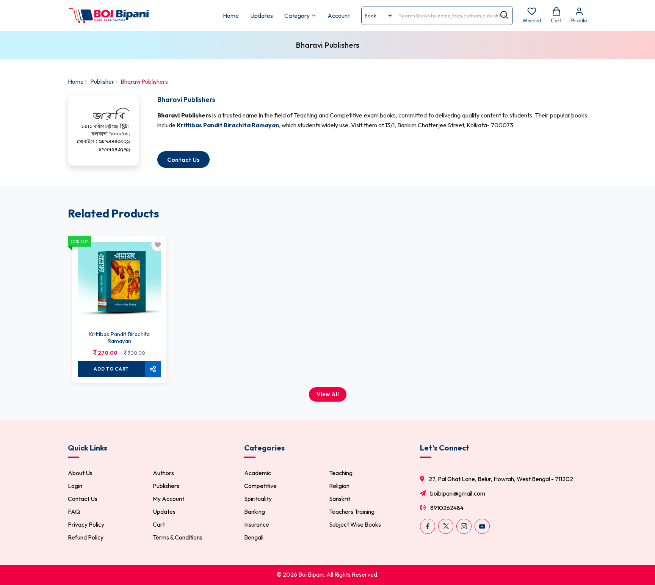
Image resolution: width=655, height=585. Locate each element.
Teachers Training (352, 511)
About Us (80, 473)
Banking (254, 511)
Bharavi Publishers (186, 99)
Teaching (341, 473)
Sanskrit (339, 498)
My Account (168, 498)
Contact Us (82, 498)
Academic (257, 473)
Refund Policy (85, 537)
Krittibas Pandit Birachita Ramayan (119, 337)
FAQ (74, 511)
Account (339, 15)
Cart (159, 524)
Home (231, 15)
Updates (261, 15)
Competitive (260, 486)
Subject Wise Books (355, 524)
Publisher (102, 81)
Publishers (166, 486)
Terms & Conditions (177, 537)
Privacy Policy (86, 524)
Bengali (253, 537)
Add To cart (111, 369)
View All (328, 394)
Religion (339, 486)
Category (297, 15)
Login (75, 486)
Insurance (256, 524)
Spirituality (258, 498)
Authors (163, 473)
